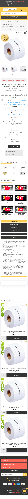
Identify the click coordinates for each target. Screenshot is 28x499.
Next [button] (26, 162)
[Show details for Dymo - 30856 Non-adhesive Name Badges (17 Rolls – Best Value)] (14, 354)
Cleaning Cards (14, 168)
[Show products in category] (5, 173)
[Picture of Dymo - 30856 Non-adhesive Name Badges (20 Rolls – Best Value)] (4, 68)
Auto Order (14, 117)
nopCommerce (16, 492)
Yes (15, 120)
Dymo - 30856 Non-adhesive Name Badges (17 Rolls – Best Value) (14, 369)
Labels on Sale (5, 168)
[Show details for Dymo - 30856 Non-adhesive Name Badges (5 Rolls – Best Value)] (14, 316)
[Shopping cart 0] (26, 10)
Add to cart (15, 146)
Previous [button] (2, 162)
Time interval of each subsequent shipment (14, 138)
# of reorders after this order (13, 127)
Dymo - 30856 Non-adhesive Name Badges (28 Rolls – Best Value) (14, 406)
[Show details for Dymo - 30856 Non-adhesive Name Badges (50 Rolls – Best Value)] (14, 428)
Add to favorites (3, 338)
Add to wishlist (11, 151)
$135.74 (16, 110)
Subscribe (25, 474)
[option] (4, 68)
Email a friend (11, 154)
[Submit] (2, 13)
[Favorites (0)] (24, 10)
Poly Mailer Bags (23, 168)
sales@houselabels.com (15, 3)
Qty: (5, 110)
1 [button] (12, 74)
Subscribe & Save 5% (13, 114)
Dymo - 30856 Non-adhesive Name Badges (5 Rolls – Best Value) (14, 332)
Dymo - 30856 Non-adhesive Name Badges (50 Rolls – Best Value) (14, 444)
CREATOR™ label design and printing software (13, 17)
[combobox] (14, 13)
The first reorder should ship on (14, 132)
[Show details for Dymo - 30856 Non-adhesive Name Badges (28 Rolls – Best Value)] (14, 391)
